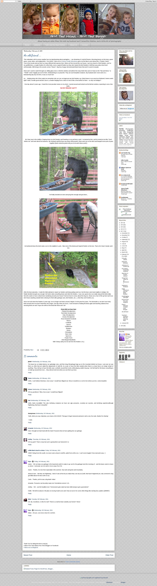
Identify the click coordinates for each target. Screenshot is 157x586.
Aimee (30, 389)
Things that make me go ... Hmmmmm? (125, 280)
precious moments (123, 144)
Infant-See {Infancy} (125, 262)
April (123, 250)
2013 (122, 227)
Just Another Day (125, 152)
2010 (122, 325)
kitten (29, 499)
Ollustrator (109, 582)
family (121, 129)
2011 (122, 231)
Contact (85, 45)
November (124, 235)
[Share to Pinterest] (48, 350)
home (132, 139)
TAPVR (131, 135)
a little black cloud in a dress (36, 450)
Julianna (37, 45)
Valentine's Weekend (125, 286)
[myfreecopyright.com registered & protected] (94, 577)
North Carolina (130, 143)
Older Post (109, 555)
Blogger (123, 582)
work (125, 143)
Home (27, 45)
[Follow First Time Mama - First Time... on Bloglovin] (127, 109)
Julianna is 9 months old (125, 266)
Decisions (131, 140)
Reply (30, 372)
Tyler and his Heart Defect (55, 45)
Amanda (30, 428)
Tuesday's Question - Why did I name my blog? (125, 318)
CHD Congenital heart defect (126, 133)
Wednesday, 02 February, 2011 (41, 361)
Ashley (30, 439)
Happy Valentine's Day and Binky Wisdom (125, 291)
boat (120, 138)
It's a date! (124, 256)
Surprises (123, 170)
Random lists (129, 136)
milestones (122, 136)
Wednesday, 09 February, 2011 (43, 510)
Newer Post (28, 555)
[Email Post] (37, 350)
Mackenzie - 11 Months (126, 198)
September (125, 239)
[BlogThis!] (43, 350)
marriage (121, 140)
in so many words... (126, 175)
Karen (30, 378)
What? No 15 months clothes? (125, 275)
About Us (73, 45)
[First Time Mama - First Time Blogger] (120, 120)
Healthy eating (129, 138)
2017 (122, 222)
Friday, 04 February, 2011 (52, 450)
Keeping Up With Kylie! (127, 183)
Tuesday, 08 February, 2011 (40, 499)
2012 (122, 229)
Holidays (121, 142)
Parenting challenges (126, 130)
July (123, 243)
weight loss (129, 144)
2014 (122, 225)
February (124, 254)
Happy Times (123, 135)
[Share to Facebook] (46, 350)
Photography (129, 129)
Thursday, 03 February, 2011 (41, 439)
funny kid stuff (126, 139)
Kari (29, 400)
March (123, 252)
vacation (126, 140)
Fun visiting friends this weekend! (125, 270)
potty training (129, 142)
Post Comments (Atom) (72, 561)
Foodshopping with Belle (125, 297)
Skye (29, 461)
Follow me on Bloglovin (31, 547)
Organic (121, 139)
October (124, 237)
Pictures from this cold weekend (125, 301)
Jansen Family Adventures (70, 61)
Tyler (120, 132)
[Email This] (41, 350)
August (124, 241)
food (123, 138)
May (123, 248)
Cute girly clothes (124, 259)
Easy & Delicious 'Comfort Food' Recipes (125, 307)
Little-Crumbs (124, 160)
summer (121, 143)
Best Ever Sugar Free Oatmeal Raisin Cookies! (126, 192)
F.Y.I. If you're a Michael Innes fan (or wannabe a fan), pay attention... (126, 178)
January (124, 323)
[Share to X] (45, 350)
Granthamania (124, 197)
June (123, 245)
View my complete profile (125, 347)
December (124, 233)
